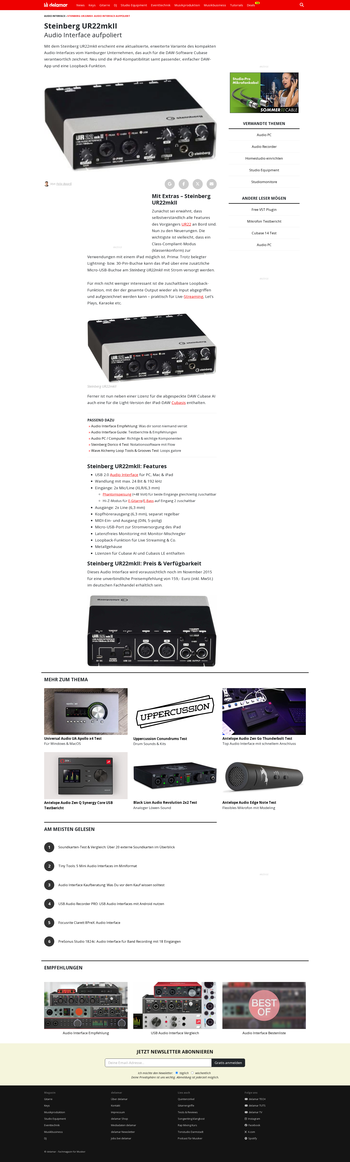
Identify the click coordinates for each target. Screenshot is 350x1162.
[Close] (250, 535)
